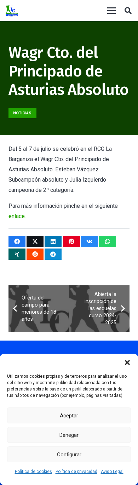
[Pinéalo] (71, 241)
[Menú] (111, 10)
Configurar (69, 454)
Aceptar (69, 415)
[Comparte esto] (16, 241)
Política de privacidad (76, 471)
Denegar (69, 435)
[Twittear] (35, 241)
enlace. (17, 216)
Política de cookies (33, 471)
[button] (127, 362)
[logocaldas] (12, 11)
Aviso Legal (112, 471)
